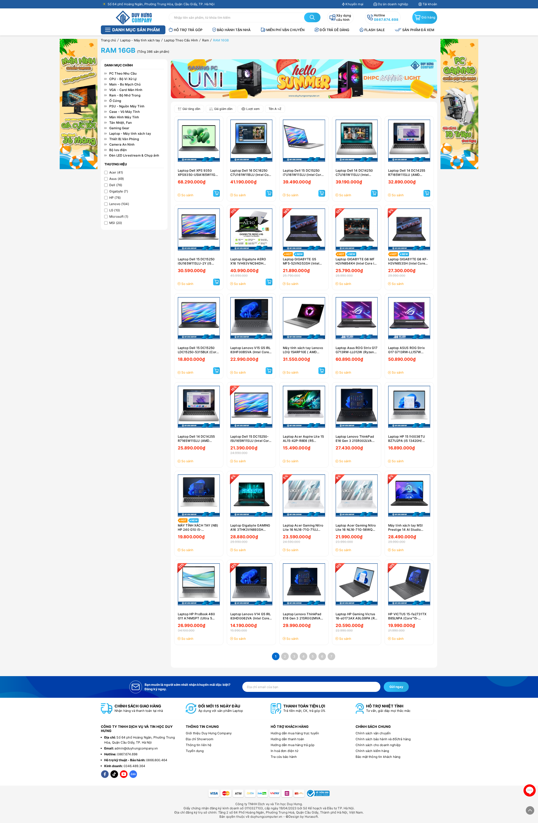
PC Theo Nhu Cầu (123, 73)
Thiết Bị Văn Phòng (124, 139)
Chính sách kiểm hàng (372, 751)
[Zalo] (133, 774)
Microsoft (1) (118, 217)
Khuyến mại (354, 4)
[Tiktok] (114, 774)
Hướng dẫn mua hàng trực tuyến (295, 733)
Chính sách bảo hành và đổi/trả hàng (383, 739)
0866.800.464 (156, 760)
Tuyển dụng (195, 751)
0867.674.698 (386, 19)
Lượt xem (253, 109)
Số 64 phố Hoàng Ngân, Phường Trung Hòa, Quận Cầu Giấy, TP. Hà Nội (161, 4)
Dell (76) (115, 185)
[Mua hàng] (216, 193)
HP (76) (115, 198)
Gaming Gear (119, 128)
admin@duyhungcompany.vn (136, 748)
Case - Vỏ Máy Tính (124, 112)
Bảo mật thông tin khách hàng (378, 757)
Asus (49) (116, 179)
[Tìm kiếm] (312, 17)
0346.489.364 (134, 766)
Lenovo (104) (119, 204)
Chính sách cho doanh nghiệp (378, 745)
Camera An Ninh (121, 144)
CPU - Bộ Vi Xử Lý (123, 79)
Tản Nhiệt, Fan (120, 123)
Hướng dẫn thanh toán (287, 739)
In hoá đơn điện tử (284, 751)
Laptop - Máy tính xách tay (130, 134)
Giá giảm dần (223, 109)
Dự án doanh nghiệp (393, 4)
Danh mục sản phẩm (136, 29)
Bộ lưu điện (118, 150)
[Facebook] (105, 774)
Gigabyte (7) (118, 191)
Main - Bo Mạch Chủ (125, 84)
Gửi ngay (396, 687)
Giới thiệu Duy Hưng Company (209, 733)
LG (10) (114, 210)
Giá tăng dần (191, 109)
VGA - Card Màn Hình (125, 90)
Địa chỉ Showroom (199, 739)
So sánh (187, 195)
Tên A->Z (275, 109)
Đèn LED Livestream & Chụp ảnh (134, 155)
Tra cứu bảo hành (284, 757)
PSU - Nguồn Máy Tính (126, 106)
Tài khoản (430, 4)
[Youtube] (124, 774)
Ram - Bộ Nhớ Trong (124, 95)
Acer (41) (116, 172)
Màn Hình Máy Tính (124, 117)
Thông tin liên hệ (199, 745)
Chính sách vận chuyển (373, 733)
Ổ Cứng (115, 101)
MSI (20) (115, 223)
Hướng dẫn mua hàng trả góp (292, 745)
